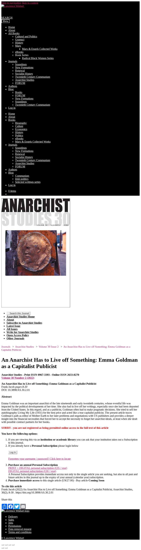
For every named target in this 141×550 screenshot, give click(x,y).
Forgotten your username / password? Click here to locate (39, 458)
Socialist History (24, 73)
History (19, 42)
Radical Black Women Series (38, 58)
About (11, 30)
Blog (11, 89)
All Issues (12, 329)
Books (18, 92)
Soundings (21, 64)
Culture (19, 126)
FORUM (20, 83)
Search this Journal (19, 313)
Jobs (10, 522)
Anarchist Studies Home (21, 316)
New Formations (24, 67)
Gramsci (19, 39)
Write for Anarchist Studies (23, 332)
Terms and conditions (19, 532)
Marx (18, 45)
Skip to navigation (11, 2)
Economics (21, 129)
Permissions (14, 525)
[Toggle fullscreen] (9, 544)
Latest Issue (13, 325)
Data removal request (19, 529)
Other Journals (15, 338)
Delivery (13, 516)
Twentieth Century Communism (32, 76)
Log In (13, 452)
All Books (13, 33)
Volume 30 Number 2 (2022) (17, 377)
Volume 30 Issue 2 (49, 346)
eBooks (19, 52)
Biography (21, 123)
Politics (19, 135)
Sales (11, 519)
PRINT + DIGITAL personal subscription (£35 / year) (37, 468)
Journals (12, 61)
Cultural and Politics (26, 36)
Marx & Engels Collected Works (39, 48)
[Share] (6, 544)
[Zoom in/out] (13, 544)
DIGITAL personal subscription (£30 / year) (32, 471)
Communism (22, 175)
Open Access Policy (18, 335)
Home (11, 27)
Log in (11, 107)
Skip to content (30, 2)
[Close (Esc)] (2, 544)
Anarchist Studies (24, 79)
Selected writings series (27, 182)
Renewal (20, 70)
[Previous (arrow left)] (2, 547)
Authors (12, 86)
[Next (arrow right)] (6, 547)
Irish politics (21, 178)
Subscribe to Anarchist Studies (24, 322)
